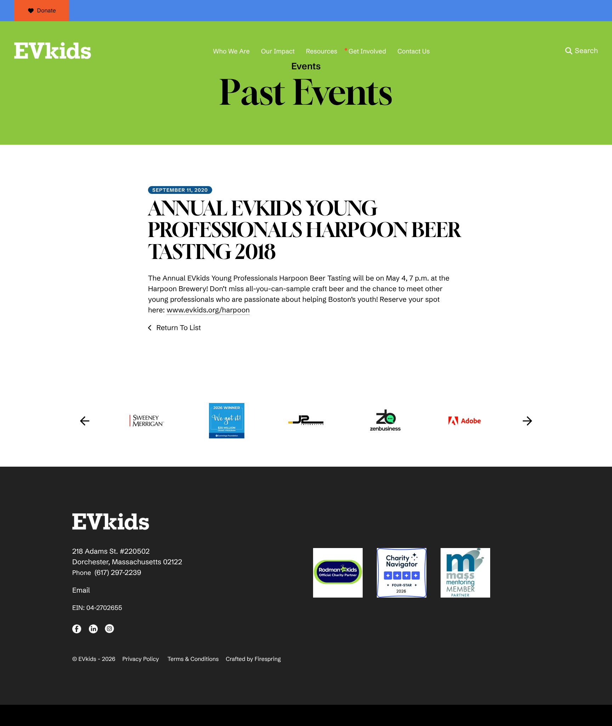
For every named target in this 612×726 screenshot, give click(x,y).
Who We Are (231, 51)
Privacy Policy (140, 659)
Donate (46, 10)
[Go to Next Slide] (527, 420)
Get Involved (367, 51)
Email (81, 590)
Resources (321, 51)
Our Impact (278, 51)
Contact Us (413, 51)
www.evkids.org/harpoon (208, 310)
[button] (581, 50)
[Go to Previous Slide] (84, 420)
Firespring (268, 659)
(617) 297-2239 (118, 572)
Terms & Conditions (193, 659)
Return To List (177, 327)
